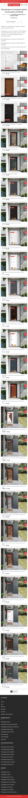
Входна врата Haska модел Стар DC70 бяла (11, 247)
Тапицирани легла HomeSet (7, 779)
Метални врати (4, 734)
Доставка (3, 709)
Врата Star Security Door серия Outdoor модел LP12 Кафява (13, 657)
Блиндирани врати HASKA (7, 731)
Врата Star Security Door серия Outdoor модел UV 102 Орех (13, 543)
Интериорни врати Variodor (7, 754)
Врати (8, 14)
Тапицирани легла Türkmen (7, 784)
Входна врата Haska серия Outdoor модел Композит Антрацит (13, 376)
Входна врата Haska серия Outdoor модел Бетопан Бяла (13, 273)
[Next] (16, 691)
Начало (4, 14)
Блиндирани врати (5, 721)
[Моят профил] (24, 4)
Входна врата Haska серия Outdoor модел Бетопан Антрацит (13, 299)
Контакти (3, 711)
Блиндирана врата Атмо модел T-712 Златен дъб (12, 98)
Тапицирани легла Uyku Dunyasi (9, 792)
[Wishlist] (22, 4)
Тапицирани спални (6, 774)
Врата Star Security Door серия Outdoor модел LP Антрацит (12, 685)
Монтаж (3, 706)
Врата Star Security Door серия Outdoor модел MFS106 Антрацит (14, 458)
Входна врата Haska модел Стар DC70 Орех (11, 223)
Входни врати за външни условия (9, 724)
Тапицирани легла (5, 772)
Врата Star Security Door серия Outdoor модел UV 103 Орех (13, 572)
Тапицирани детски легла (7, 777)
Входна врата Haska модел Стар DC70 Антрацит (12, 198)
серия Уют (3, 739)
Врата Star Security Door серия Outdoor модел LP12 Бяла (13, 629)
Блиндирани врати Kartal (7, 729)
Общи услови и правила (7, 714)
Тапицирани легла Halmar (7, 789)
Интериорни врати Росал (7, 764)
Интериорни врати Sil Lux (7, 759)
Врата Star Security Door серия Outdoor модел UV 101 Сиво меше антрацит (13, 515)
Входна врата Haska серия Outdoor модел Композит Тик (13, 402)
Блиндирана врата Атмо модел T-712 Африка (12, 124)
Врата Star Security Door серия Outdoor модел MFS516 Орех (14, 487)
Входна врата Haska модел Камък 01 (10, 173)
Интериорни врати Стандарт (8, 761)
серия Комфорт (4, 736)
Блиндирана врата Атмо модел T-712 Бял (11, 72)
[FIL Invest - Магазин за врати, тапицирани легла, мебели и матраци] (14, 4)
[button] (2, 5)
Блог (2, 704)
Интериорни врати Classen (7, 747)
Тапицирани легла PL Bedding (8, 782)
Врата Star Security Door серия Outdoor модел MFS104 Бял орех (14, 430)
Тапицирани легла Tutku (7, 787)
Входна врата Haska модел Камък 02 (10, 149)
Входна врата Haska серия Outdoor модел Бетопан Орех (13, 324)
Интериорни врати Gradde (7, 749)
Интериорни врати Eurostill (7, 752)
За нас (2, 701)
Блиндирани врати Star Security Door (10, 726)
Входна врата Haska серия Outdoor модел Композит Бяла (13, 350)
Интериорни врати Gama (7, 756)
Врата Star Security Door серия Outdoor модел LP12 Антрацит (13, 600)
